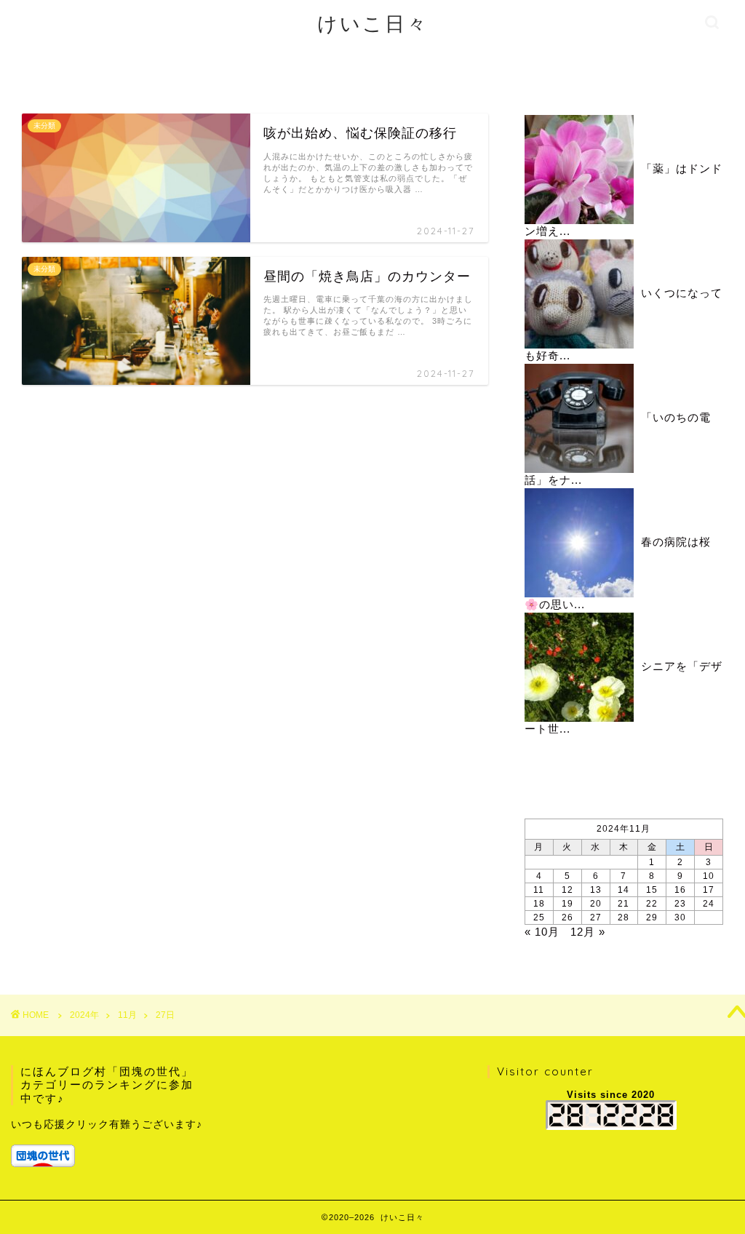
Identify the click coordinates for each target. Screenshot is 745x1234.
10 (708, 876)
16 (680, 890)
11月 (127, 1015)
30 (680, 917)
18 (539, 904)
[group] (109, 1141)
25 (539, 917)
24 (708, 904)
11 (538, 890)
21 (623, 904)
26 (567, 917)
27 (596, 917)
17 (708, 890)
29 (652, 917)
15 (652, 890)
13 (596, 890)
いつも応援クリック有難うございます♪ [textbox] (106, 1124)
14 (623, 890)
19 (567, 904)
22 (652, 904)
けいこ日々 (373, 23)
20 (596, 904)
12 (567, 890)
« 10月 (542, 932)
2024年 (84, 1015)
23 (680, 904)
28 (623, 917)
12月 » (587, 932)
